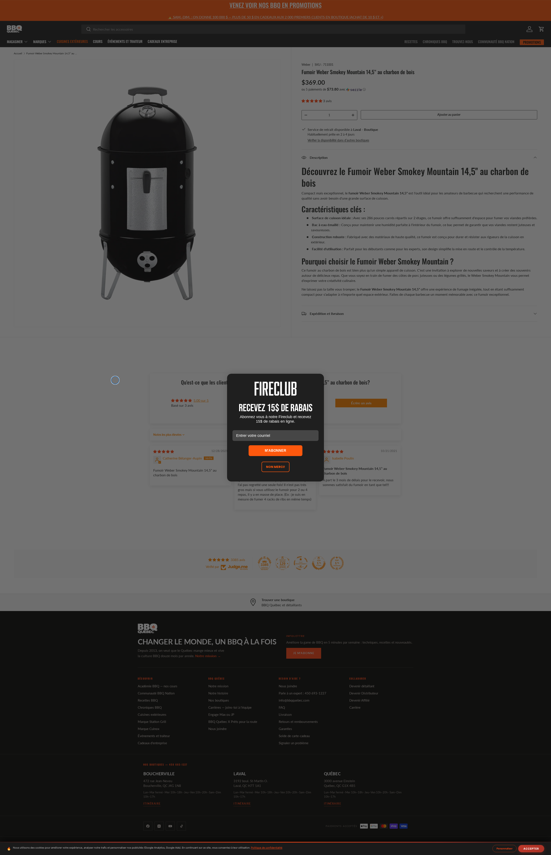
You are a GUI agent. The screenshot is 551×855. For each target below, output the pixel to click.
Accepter (531, 848)
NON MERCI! (275, 467)
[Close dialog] (115, 380)
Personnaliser (504, 848)
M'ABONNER (275, 450)
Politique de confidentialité (266, 847)
